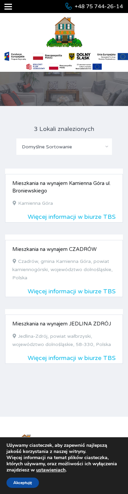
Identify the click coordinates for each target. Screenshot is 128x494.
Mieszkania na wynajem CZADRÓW (54, 249)
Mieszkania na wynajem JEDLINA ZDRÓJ (61, 324)
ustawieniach (51, 470)
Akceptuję (22, 482)
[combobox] (64, 146)
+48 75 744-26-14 (99, 6)
